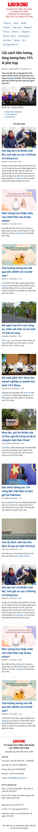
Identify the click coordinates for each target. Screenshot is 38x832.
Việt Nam (15, 502)
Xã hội (16, 23)
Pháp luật (27, 27)
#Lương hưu (10, 117)
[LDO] (19, 138)
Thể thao (6, 27)
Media (23, 23)
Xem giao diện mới (10, 45)
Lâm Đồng (6, 448)
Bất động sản (24, 36)
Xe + (24, 40)
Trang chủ (7, 23)
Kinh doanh (17, 27)
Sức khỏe (7, 40)
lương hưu (10, 78)
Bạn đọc (15, 32)
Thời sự (6, 32)
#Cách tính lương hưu (13, 112)
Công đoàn (25, 32)
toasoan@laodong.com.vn (17, 778)
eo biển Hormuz (23, 556)
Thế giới (16, 40)
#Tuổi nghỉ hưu (11, 114)
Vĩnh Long (6, 340)
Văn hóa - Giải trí (9, 36)
